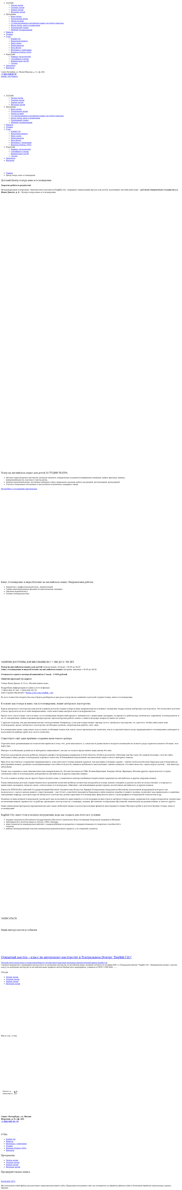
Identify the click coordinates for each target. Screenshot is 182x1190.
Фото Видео (16, 48)
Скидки (14, 63)
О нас (8, 36)
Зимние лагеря (17, 10)
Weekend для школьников (21, 30)
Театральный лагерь (19, 19)
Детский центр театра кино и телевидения (19, 963)
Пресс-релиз (16, 43)
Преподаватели (17, 45)
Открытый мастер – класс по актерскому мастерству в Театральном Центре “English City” (66, 957)
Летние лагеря (17, 5)
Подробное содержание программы (19, 488)
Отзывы (9, 34)
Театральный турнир (19, 28)
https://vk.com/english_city (39, 692)
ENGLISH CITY (8, 1181)
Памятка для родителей (21, 56)
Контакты (10, 68)
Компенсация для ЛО (20, 61)
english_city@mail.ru (9, 76)
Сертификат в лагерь (20, 59)
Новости (9, 32)
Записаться (10, 65)
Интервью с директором (21, 50)
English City (16, 39)
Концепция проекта (19, 41)
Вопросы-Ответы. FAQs (21, 52)
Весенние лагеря (18, 12)
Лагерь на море (17, 21)
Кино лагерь (16, 16)
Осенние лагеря (17, 7)
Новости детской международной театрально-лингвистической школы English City (72, 963)
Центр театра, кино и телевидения (25, 25)
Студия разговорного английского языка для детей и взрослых (37, 23)
